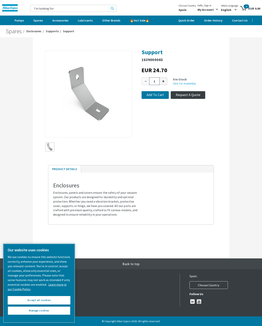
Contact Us (239, 20)
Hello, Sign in (204, 5)
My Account (206, 10)
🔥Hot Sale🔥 (139, 20)
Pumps (19, 20)
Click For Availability (184, 83)
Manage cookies (39, 310)
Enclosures (33, 31)
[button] (145, 81)
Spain (182, 10)
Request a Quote (188, 95)
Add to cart (155, 95)
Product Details (64, 170)
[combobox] (70, 8)
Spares (38, 20)
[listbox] (229, 10)
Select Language (229, 5)
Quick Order (186, 20)
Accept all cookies (39, 300)
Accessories (60, 20)
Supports (52, 31)
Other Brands (111, 20)
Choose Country (187, 5)
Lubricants (85, 20)
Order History (213, 20)
